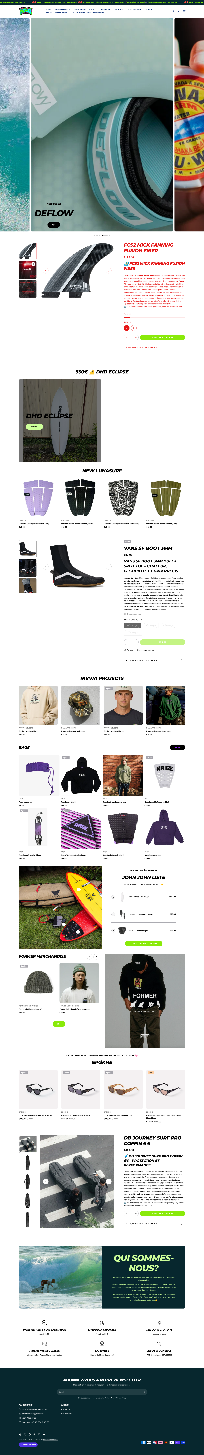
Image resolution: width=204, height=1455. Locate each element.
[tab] (24, 747)
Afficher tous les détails (141, 348)
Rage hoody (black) (68, 802)
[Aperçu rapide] (54, 483)
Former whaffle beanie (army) (30, 1009)
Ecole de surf (66, 1414)
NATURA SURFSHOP (33, 1440)
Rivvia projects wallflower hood (158, 731)
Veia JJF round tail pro (138, 931)
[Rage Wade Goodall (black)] (123, 828)
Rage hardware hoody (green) (114, 802)
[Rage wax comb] (39, 775)
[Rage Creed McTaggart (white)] (164, 775)
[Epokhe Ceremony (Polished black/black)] (38, 1089)
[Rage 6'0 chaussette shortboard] (81, 828)
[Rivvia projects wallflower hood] (165, 705)
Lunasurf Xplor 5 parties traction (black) (77, 524)
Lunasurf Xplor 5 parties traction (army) (161, 524)
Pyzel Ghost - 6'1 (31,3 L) (139, 897)
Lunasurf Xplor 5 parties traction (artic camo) (121, 524)
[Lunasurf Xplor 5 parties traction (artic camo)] (123, 497)
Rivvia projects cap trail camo (73, 731)
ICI (12, 225)
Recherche (65, 1409)
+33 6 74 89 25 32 (29, 1418)
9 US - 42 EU (152, 626)
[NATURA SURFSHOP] (145, 1001)
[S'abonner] (144, 1391)
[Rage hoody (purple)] (164, 828)
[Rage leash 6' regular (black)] (39, 828)
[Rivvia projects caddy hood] (38, 705)
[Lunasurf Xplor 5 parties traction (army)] (165, 497)
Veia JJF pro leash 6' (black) (141, 914)
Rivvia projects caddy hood (29, 731)
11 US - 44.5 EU (134, 633)
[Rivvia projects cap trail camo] (80, 705)
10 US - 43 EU (170, 626)
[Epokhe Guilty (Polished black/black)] (80, 1089)
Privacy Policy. (121, 1398)
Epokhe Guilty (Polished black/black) (75, 1115)
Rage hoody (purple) (152, 855)
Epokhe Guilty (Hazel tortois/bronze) (118, 1115)
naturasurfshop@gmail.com (33, 1414)
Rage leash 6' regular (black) (30, 855)
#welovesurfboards (50, 1440)
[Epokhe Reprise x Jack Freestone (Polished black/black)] (165, 1089)
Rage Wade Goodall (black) (113, 855)
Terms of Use (109, 1398)
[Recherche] (173, 11)
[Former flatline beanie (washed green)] (79, 983)
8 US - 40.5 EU (134, 626)
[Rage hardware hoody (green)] (123, 775)
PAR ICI (34, 427)
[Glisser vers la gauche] (46, 270)
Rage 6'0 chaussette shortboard (73, 855)
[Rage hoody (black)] (81, 775)
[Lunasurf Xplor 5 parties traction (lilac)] (38, 497)
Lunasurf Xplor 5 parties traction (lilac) (34, 524)
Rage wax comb (25, 802)
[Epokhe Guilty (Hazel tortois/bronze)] (123, 1089)
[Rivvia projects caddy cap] (123, 705)
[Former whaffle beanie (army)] (38, 983)
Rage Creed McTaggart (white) (156, 802)
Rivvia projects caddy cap (114, 731)
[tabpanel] (102, 807)
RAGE (178, 747)
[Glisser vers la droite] (109, 270)
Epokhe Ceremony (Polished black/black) (35, 1115)
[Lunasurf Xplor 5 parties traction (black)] (80, 497)
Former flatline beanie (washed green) (74, 1009)
